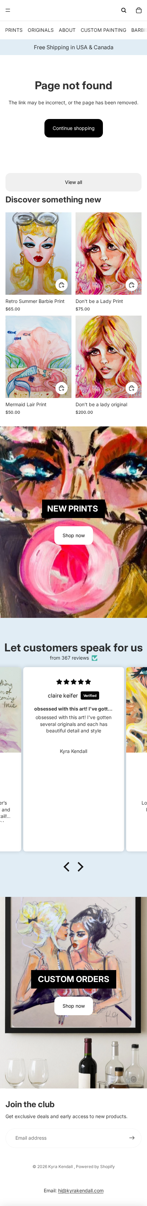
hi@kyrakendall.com (81, 1190)
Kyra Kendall (61, 1166)
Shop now (74, 535)
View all (73, 182)
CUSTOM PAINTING (103, 30)
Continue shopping (74, 128)
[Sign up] (131, 1137)
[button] (68, 867)
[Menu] (8, 10)
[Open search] (123, 10)
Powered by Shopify (95, 1166)
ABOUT (67, 30)
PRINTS (14, 30)
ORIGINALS (41, 30)
